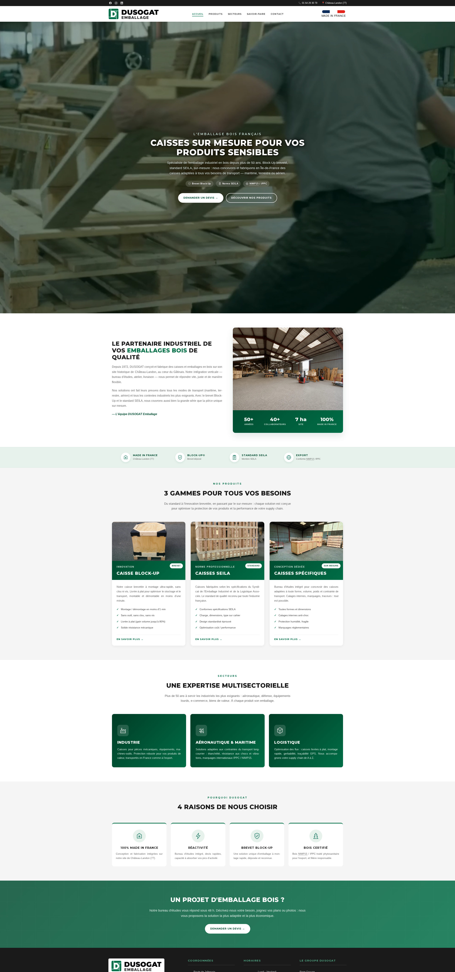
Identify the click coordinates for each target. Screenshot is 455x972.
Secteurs (235, 14)
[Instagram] (116, 3)
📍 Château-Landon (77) (334, 3)
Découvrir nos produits (251, 197)
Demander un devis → (200, 197)
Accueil (197, 14)
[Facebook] (110, 3)
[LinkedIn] (122, 3)
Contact (277, 14)
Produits (216, 14)
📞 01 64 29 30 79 (307, 3)
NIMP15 (254, 183)
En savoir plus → (130, 639)
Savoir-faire (256, 14)
